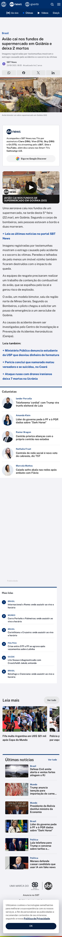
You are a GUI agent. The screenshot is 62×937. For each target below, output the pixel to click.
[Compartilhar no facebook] (24, 72)
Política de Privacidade (37, 918)
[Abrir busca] (52, 4)
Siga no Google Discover (33, 158)
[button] (25, 727)
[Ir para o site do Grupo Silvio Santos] (26, 886)
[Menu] (59, 4)
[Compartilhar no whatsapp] (9, 72)
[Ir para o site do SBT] (48, 886)
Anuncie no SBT (31, 895)
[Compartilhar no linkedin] (53, 72)
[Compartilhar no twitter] (38, 72)
